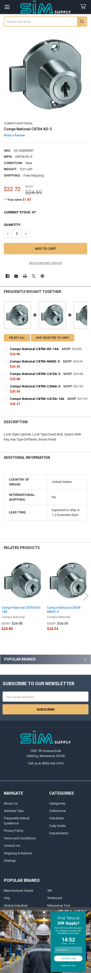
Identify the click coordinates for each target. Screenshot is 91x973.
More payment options (45, 263)
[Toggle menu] (7, 7)
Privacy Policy (13, 831)
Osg (7, 898)
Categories (57, 803)
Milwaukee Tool (58, 905)
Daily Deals (57, 826)
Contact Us (12, 846)
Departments (58, 833)
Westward (54, 898)
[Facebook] (7, 276)
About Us (11, 803)
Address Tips (14, 811)
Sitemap (10, 860)
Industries (56, 818)
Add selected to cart (52, 337)
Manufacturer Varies (18, 890)
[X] (33, 276)
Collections (57, 811)
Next (86, 596)
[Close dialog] (88, 912)
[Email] (16, 276)
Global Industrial (16, 905)
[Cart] (84, 7)
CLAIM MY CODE (68, 958)
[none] (45, 75)
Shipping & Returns (18, 853)
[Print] (25, 276)
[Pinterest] (42, 276)
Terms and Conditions (20, 838)
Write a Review (14, 135)
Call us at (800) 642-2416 (45, 763)
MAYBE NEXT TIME (68, 965)
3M (49, 890)
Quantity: (12, 225)
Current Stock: (19, 212)
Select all (17, 337)
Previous (5, 596)
